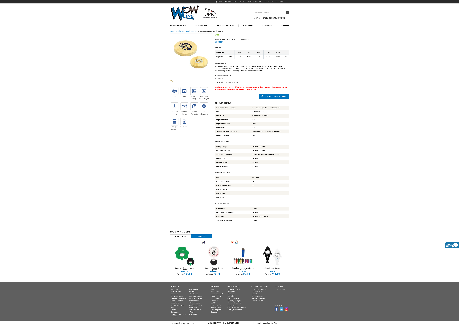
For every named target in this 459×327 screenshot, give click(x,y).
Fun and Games (196, 296)
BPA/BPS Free (216, 307)
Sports (173, 310)
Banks (192, 291)
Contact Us (280, 289)
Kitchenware (194, 301)
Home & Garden (177, 301)
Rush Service (233, 305)
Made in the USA (217, 294)
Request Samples (258, 298)
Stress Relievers (196, 310)
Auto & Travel (176, 291)
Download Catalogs (259, 289)
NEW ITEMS (248, 26)
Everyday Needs (177, 296)
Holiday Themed (196, 298)
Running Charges (234, 301)
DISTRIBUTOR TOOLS (225, 26)
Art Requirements (234, 303)
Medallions (175, 303)
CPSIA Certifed (216, 305)
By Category (180, 236)
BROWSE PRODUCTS (178, 26)
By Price (201, 236)
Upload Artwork (257, 301)
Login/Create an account (252, 2)
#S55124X (214, 269)
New (212, 289)
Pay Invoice (269, 2)
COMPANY (285, 26)
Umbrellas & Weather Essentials (178, 315)
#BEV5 (272, 269)
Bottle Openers (191, 31)
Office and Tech (196, 305)
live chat (452, 245)
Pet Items (193, 307)
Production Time (234, 289)
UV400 (213, 303)
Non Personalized (177, 305)
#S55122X (184, 269)
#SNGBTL (243, 269)
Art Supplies (194, 289)
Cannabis (174, 294)
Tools (192, 312)
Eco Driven (215, 298)
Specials (214, 312)
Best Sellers (215, 291)
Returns (231, 294)
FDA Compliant (216, 310)
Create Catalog (257, 296)
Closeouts (214, 301)
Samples (231, 296)
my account (232, 2)
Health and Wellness (178, 298)
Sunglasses (175, 312)
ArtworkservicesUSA (270, 323)
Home (220, 2)
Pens (173, 307)
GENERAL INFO (201, 26)
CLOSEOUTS (267, 26)
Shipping (231, 291)
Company (279, 286)
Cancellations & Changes (237, 307)
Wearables (194, 314)
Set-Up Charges (234, 298)
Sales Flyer (256, 294)
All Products (175, 289)
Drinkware (180, 31)
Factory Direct (216, 296)
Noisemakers (195, 303)
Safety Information (235, 310)
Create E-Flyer (257, 291)
